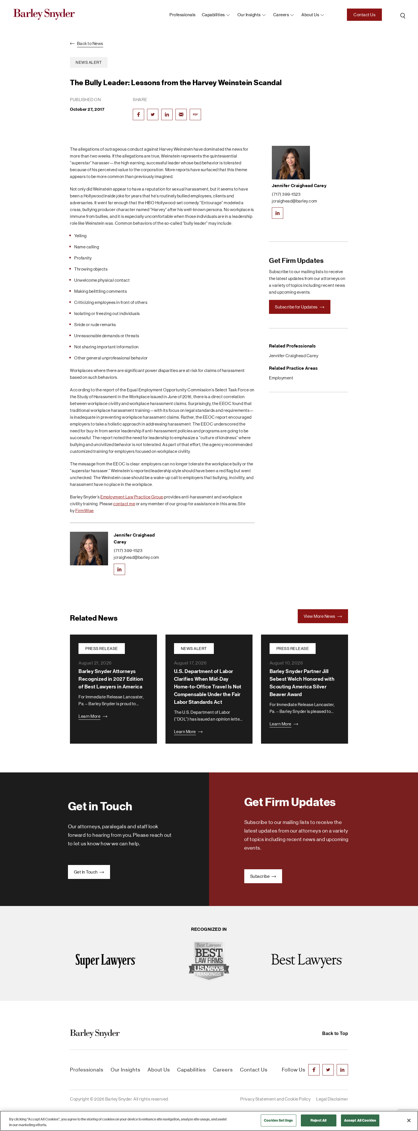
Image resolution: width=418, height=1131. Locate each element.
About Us (159, 1070)
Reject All (318, 1120)
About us (310, 14)
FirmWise (84, 510)
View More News (320, 616)
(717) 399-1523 (128, 550)
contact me (124, 503)
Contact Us (364, 14)
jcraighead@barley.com (136, 557)
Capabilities (213, 14)
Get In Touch (86, 872)
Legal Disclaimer (332, 1099)
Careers (281, 14)
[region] (209, 1121)
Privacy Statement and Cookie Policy (275, 1099)
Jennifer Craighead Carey (299, 185)
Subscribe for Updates (296, 306)
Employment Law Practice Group (132, 496)
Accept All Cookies (360, 1120)
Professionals (182, 14)
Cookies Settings (278, 1120)
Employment (281, 377)
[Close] (409, 1120)
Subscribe (260, 876)
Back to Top (335, 1033)
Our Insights (249, 14)
